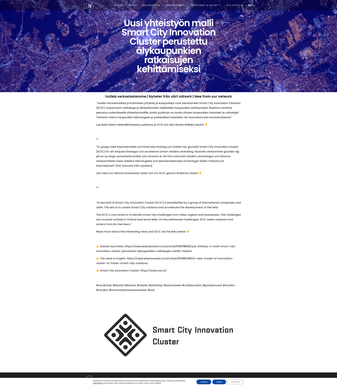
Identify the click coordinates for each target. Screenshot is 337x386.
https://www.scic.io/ (153, 270)
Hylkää (219, 382)
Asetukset (235, 382)
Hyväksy (203, 382)
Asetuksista (98, 383)
